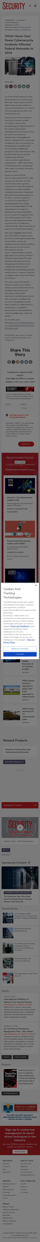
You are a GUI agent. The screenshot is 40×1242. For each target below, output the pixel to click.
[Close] (36, 585)
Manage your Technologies (20, 649)
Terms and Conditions (19, 626)
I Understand (20, 654)
